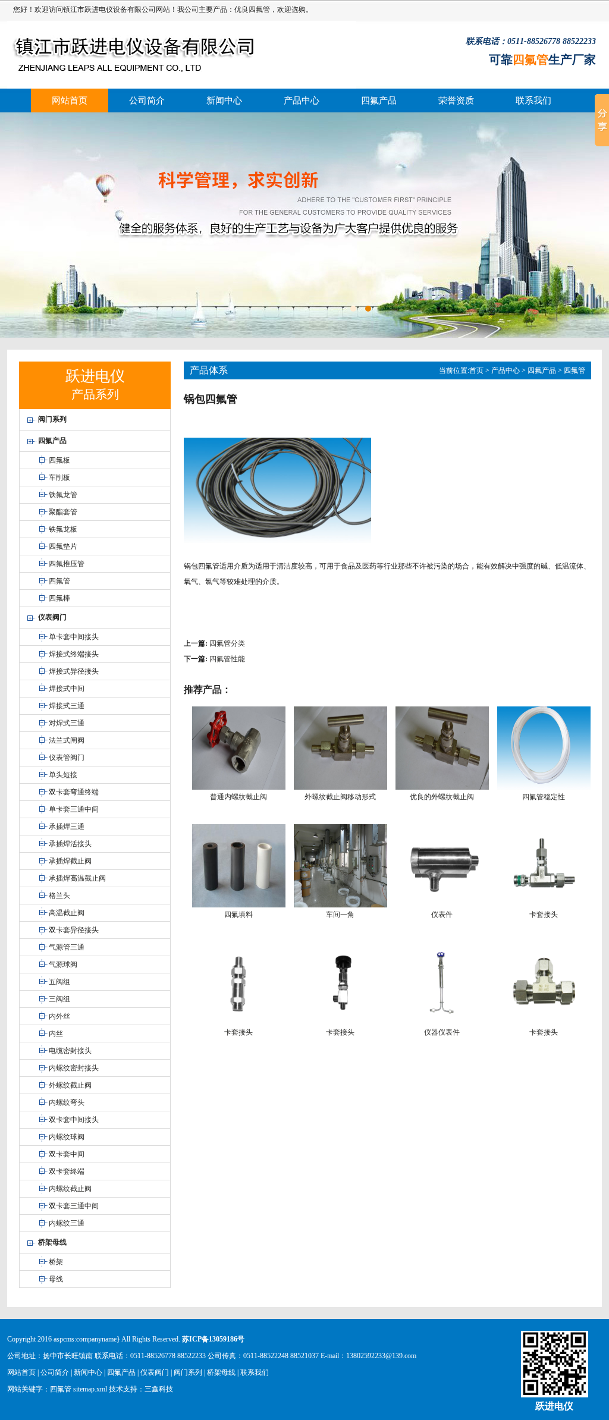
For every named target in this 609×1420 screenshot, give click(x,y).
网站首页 (69, 100)
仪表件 (442, 914)
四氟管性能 (227, 659)
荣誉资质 (456, 100)
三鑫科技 (159, 1389)
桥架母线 (221, 1372)
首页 (476, 370)
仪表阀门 (154, 1372)
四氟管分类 (227, 643)
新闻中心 (224, 100)
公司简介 (147, 100)
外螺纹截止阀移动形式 (340, 797)
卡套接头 (543, 914)
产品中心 (301, 100)
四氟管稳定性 (543, 797)
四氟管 (259, 9)
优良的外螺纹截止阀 (442, 797)
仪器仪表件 (442, 1032)
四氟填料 (238, 914)
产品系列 (95, 394)
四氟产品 (379, 100)
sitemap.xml (90, 1389)
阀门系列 (188, 1372)
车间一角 (340, 914)
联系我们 (533, 100)
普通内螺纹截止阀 (238, 797)
